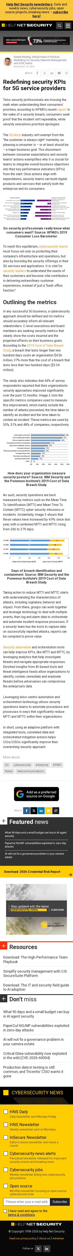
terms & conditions (21, 1215)
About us (44, 1238)
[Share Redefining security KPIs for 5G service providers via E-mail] (59, 73)
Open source (21, 1186)
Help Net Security (54, 1231)
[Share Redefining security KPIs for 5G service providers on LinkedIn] (51, 73)
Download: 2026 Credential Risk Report (32, 872)
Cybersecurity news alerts (33, 1153)
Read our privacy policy (22, 1238)
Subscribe (60, 1202)
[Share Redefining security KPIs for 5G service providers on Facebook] (37, 73)
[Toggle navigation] (67, 25)
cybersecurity (22, 765)
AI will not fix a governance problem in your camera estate (33, 1041)
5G (7, 765)
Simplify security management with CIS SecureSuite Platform (35, 973)
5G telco (15, 135)
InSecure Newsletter (28, 1137)
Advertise (58, 1238)
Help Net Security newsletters (29, 4)
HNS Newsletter (24, 1124)
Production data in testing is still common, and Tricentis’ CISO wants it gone (33, 1071)
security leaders (14, 271)
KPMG (57, 765)
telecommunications (30, 771)
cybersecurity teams (53, 246)
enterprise (42, 765)
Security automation (17, 647)
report (61, 109)
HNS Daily (19, 1111)
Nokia (9, 771)
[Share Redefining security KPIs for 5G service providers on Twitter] (44, 73)
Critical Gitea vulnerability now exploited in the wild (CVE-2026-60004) (35, 1055)
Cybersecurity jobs (26, 1169)
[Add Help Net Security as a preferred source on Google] (66, 73)
